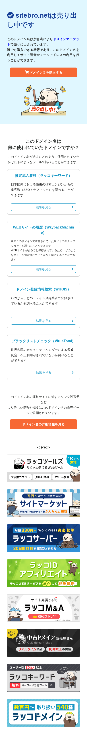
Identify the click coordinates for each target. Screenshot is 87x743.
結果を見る (43, 207)
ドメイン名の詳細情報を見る (43, 424)
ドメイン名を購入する (46, 72)
